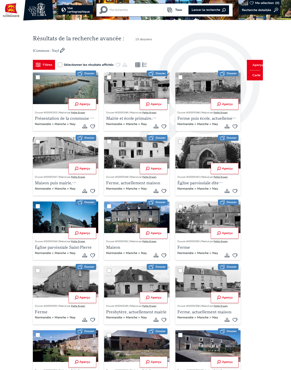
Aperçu (83, 104)
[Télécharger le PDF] (83, 127)
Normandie (44, 124)
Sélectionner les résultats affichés (90, 65)
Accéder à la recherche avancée (259, 10)
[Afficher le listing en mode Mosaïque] (139, 64)
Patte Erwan (80, 112)
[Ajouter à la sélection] (91, 127)
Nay (39, 128)
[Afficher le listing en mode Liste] (146, 64)
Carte (254, 75)
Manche (62, 124)
